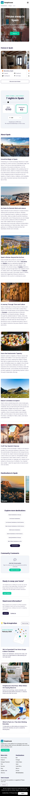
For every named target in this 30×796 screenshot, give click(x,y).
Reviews (3, 766)
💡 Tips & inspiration (9, 623)
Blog (2, 768)
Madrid (5, 263)
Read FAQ (6, 613)
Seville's (20, 267)
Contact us (13, 613)
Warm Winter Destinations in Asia (15, 541)
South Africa (18, 766)
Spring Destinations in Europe (15, 537)
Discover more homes (15, 81)
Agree (22, 793)
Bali (16, 757)
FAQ (2, 764)
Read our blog (25, 623)
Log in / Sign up (7, 593)
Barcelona (24, 261)
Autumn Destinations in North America (15, 533)
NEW (6, 770)
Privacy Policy (14, 792)
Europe (10, 5)
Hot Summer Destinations (14, 518)
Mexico (17, 768)
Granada (4, 312)
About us (3, 772)
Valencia (24, 270)
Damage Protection (5, 762)
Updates (3, 770)
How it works (4, 757)
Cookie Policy (5, 792)
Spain (17, 764)
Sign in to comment (15, 569)
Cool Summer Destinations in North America (15, 522)
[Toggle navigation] (27, 2)
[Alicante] (12, 489)
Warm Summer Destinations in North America (14, 526)
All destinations (4, 5)
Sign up (15, 33)
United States (19, 762)
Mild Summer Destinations (14, 529)
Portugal (18, 759)
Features (3, 759)
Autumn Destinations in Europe (14, 514)
